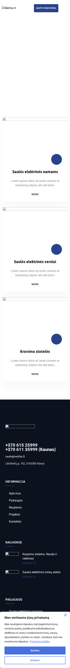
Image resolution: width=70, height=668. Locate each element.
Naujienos (15, 507)
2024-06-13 (29, 576)
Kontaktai (15, 521)
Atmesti (35, 660)
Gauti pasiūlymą (46, 8)
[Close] (66, 615)
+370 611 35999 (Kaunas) (30, 449)
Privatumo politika (39, 641)
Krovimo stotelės (35, 351)
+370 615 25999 (21, 445)
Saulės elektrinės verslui (35, 261)
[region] (35, 640)
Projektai (14, 514)
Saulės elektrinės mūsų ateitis (41, 572)
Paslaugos (15, 500)
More (35, 194)
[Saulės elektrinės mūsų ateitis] (12, 577)
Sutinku (35, 650)
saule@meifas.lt (15, 456)
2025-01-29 (29, 563)
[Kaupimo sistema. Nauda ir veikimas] (12, 559)
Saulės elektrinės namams (35, 171)
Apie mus (15, 493)
